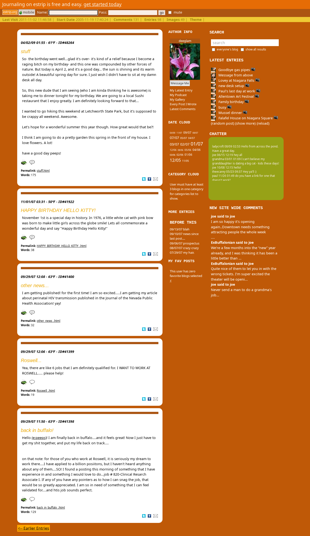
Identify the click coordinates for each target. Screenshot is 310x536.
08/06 (180, 150)
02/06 (180, 154)
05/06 (188, 150)
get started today (103, 4)
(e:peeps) (39, 437)
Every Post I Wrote (183, 104)
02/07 (184, 144)
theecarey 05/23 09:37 (227, 171)
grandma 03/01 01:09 (226, 159)
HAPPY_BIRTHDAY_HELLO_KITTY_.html (61, 246)
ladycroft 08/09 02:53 (226, 146)
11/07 (179, 132)
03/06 (172, 155)
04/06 (197, 150)
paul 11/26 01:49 (223, 176)
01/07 (197, 143)
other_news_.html (48, 321)
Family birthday (231, 101)
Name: (43, 12)
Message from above (235, 75)
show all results (256, 49)
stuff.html (43, 170)
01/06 (188, 154)
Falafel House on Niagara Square (245, 118)
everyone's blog (227, 49)
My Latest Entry (181, 90)
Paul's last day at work (236, 91)
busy (222, 107)
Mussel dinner (230, 112)
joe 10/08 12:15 (222, 167)
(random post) (222, 123)
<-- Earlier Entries (33, 528)
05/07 (183, 138)
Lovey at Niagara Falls (236, 80)
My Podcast (178, 95)
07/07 (174, 137)
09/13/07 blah (179, 229)
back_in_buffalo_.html (51, 507)
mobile (28, 12)
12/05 (175, 160)
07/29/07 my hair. (182, 252)
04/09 (172, 132)
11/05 (185, 160)
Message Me (180, 83)
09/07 (187, 132)
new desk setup (231, 85)
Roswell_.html (46, 390)
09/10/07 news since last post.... (184, 236)
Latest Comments (182, 109)
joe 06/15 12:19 (222, 155)
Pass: (103, 12)
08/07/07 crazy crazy (184, 248)
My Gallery (177, 99)
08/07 (195, 132)
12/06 (173, 150)
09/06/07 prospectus (184, 243)
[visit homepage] (10, 12)
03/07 (174, 144)
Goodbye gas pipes (234, 69)
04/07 (191, 138)
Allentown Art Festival (236, 96)
